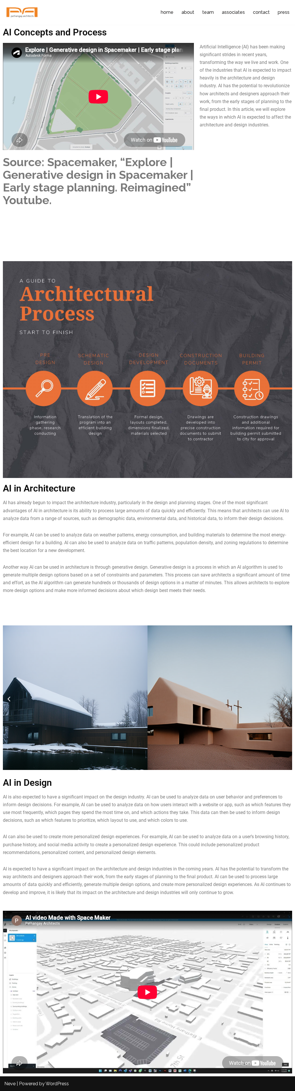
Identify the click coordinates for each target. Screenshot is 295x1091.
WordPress (57, 1083)
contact (261, 12)
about (187, 12)
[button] (9, 699)
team (208, 12)
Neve (10, 1083)
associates (233, 12)
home (167, 12)
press (284, 12)
